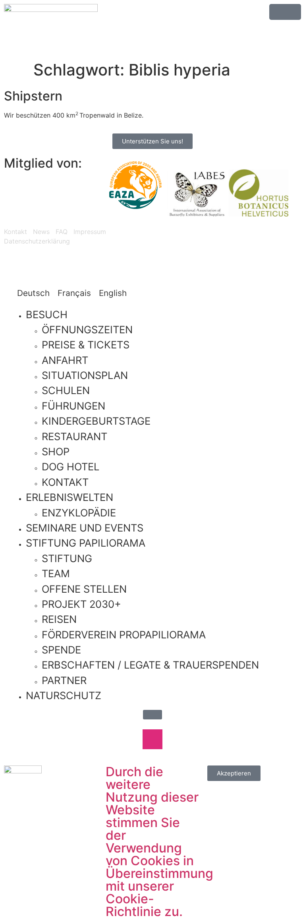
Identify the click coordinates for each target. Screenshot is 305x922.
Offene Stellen (84, 589)
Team (56, 573)
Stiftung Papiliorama (85, 543)
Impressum (89, 232)
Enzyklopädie (79, 512)
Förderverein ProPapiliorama (124, 634)
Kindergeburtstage (96, 421)
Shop (55, 451)
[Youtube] (210, 238)
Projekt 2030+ (81, 604)
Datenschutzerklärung (37, 241)
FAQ (62, 232)
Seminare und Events (84, 528)
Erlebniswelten (69, 497)
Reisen (59, 619)
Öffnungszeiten (87, 329)
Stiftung (67, 558)
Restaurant (74, 436)
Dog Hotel (70, 466)
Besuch (47, 314)
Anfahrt (65, 360)
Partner (64, 680)
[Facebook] (127, 739)
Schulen (66, 390)
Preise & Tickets (85, 344)
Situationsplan (85, 375)
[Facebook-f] (166, 238)
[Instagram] (188, 238)
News (41, 232)
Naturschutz (63, 695)
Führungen (73, 406)
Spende (61, 650)
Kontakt (15, 232)
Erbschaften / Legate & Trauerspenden (150, 665)
